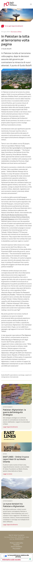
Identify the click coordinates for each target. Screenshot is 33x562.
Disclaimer (16, 544)
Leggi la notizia (7, 474)
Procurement (16, 548)
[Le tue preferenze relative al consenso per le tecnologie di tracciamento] (30, 559)
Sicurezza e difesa (16, 31)
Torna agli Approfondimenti (14, 26)
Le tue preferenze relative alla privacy (18, 556)
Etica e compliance (16, 546)
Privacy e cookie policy (16, 543)
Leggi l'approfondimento (10, 427)
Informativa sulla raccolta (11, 560)
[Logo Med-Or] (10, 4)
